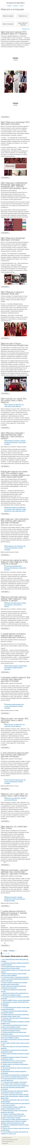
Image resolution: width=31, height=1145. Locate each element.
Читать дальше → (5, 116)
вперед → (12, 950)
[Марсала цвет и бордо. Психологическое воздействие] (15, 384)
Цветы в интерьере (8, 24)
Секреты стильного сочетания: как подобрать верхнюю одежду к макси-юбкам (14, 983)
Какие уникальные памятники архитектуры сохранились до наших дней (13, 987)
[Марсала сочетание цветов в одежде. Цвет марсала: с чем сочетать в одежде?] (15, 604)
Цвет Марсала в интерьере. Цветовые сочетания (13, 238)
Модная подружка (15, 3)
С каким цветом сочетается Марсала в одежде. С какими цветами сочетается (14, 912)
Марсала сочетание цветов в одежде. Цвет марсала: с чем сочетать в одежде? (13, 598)
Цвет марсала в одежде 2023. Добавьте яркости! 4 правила (14, 32)
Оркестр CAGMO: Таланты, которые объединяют (16, 1000)
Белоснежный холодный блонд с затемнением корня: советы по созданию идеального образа (15, 1076)
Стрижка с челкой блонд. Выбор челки (13, 1114)
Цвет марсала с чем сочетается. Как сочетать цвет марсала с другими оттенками (15, 520)
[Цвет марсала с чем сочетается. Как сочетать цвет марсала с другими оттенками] (15, 547)
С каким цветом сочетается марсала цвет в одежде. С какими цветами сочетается (13, 635)
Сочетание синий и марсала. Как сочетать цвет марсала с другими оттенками (15, 679)
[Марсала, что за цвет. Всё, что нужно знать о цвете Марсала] (15, 799)
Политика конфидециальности (7, 1141)
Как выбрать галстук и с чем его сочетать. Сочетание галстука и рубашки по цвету (13, 1061)
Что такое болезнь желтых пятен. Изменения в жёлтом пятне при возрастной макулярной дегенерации (15, 1087)
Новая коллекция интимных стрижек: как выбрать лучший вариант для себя (13, 1108)
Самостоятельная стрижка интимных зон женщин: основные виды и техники (13, 1116)
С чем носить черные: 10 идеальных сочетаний (15, 977)
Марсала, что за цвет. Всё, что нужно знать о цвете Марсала (14, 794)
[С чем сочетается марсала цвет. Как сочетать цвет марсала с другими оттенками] (15, 781)
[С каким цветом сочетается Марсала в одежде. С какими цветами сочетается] (15, 942)
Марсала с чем (23, 16)
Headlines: (6, 1005)
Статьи (21, 5)
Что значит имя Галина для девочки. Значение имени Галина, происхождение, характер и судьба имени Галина (15, 1096)
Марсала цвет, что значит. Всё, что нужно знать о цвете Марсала (15, 720)
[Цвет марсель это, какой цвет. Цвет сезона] (15, 862)
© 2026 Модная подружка (6, 1137)
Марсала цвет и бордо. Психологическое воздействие (14, 344)
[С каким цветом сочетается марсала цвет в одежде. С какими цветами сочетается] (15, 667)
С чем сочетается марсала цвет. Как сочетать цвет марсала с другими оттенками (15, 754)
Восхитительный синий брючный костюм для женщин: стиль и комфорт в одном (14, 1026)
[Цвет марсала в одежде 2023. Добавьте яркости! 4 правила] (15, 82)
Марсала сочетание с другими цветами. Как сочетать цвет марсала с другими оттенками (14, 871)
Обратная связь (5, 1143)
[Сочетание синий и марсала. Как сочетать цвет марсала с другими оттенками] (15, 706)
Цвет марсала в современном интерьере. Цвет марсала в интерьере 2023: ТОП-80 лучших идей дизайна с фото (14, 185)
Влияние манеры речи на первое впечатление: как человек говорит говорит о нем (15, 1015)
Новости (15, 5)
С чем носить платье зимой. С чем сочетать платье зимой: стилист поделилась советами (14, 1083)
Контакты (4, 1139)
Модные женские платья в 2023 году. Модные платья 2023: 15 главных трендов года (14, 1092)
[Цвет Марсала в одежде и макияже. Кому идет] (15, 329)
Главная (9, 5)
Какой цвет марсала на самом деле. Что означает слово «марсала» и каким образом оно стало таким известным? (15, 474)
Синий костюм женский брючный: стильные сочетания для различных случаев (14, 1029)
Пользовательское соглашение (12, 1139)
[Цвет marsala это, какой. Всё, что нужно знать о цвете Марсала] (15, 405)
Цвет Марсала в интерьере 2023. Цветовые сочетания (15, 122)
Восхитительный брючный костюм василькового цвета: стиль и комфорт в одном (15, 1036)
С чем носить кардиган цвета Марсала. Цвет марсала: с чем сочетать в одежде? (14, 561)
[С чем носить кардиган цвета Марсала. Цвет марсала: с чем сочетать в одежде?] (15, 567)
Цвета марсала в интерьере (22, 23)
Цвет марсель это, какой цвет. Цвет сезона (14, 827)
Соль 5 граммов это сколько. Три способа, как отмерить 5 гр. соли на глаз (14, 1132)
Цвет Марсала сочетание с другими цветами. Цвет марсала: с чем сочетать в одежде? (13, 435)
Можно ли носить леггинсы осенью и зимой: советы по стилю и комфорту (13, 974)
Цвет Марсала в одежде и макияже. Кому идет (12, 292)
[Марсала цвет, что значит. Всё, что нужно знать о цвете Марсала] (15, 725)
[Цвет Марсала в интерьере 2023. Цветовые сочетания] (15, 167)
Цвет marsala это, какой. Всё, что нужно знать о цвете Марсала (14, 400)
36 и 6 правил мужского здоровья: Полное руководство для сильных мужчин (13, 967)
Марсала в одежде (8, 16)
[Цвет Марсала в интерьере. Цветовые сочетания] (15, 279)
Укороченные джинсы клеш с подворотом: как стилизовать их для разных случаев (14, 994)
